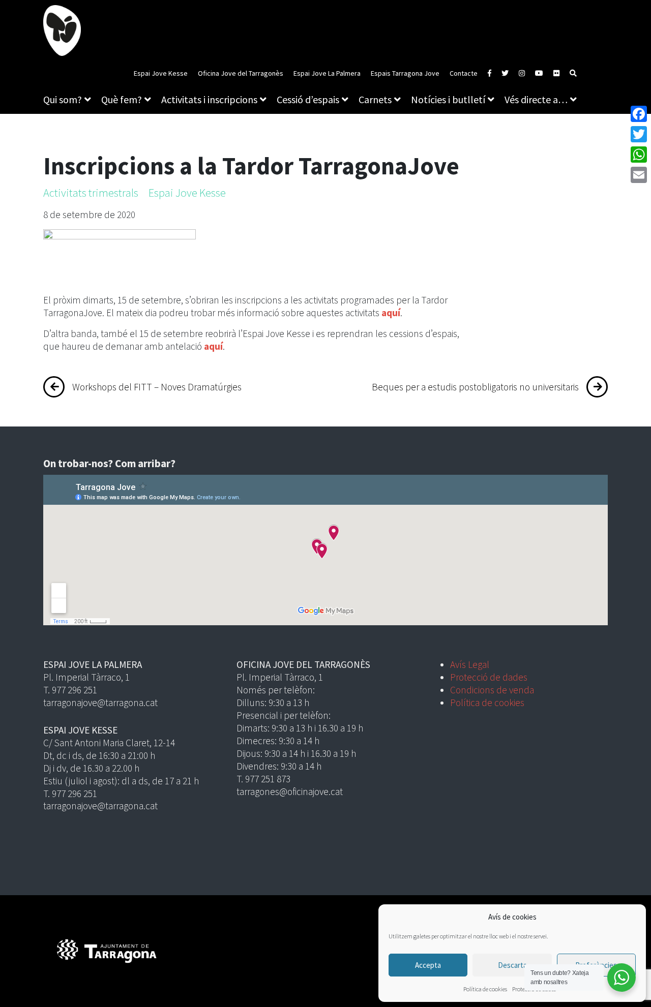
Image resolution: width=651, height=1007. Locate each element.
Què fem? (121, 99)
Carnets (375, 99)
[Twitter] (639, 134)
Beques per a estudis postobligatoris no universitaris (475, 387)
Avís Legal (469, 664)
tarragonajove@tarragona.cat (100, 702)
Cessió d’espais (308, 99)
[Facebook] (639, 114)
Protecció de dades (488, 677)
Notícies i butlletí (448, 99)
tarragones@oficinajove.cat (289, 791)
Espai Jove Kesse (161, 73)
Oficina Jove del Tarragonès (240, 73)
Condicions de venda (492, 690)
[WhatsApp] (639, 154)
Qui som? (62, 99)
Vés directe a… (536, 99)
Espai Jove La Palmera (327, 73)
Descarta (512, 965)
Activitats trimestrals (90, 193)
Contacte (464, 73)
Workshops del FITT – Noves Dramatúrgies (157, 387)
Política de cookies (485, 989)
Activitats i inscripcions (209, 99)
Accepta (428, 965)
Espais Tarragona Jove (405, 73)
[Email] (639, 175)
